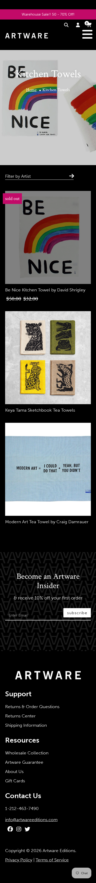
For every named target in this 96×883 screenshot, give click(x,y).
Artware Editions (59, 850)
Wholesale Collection (26, 753)
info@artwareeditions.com (31, 819)
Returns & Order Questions (32, 706)
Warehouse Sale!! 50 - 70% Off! (48, 14)
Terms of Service (52, 860)
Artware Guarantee (24, 762)
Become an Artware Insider (48, 581)
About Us (14, 771)
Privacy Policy (18, 860)
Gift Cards (15, 780)
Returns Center (20, 716)
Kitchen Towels (56, 90)
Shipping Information (26, 725)
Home (31, 90)
